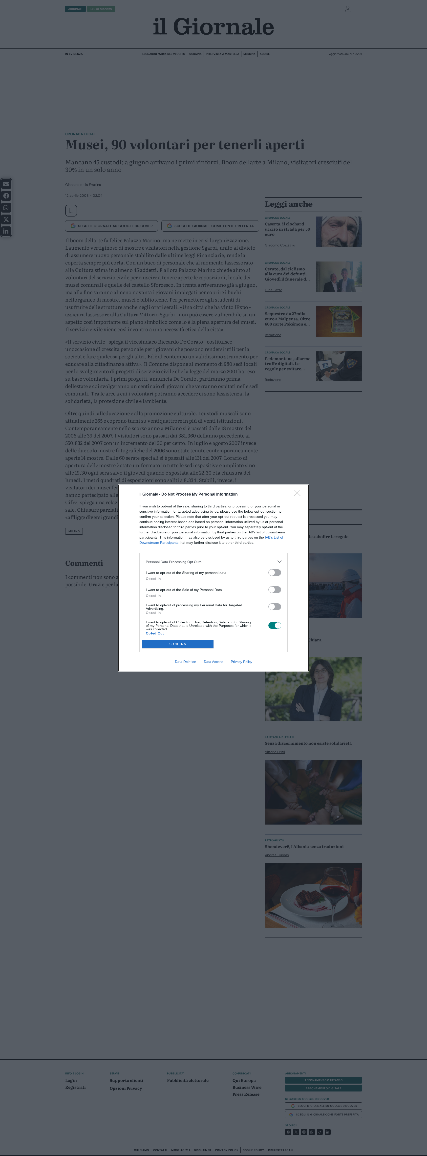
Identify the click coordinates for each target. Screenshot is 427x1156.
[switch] (274, 572)
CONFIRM (178, 644)
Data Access (213, 662)
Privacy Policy (241, 662)
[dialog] (213, 578)
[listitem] (213, 561)
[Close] (299, 494)
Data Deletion (185, 662)
